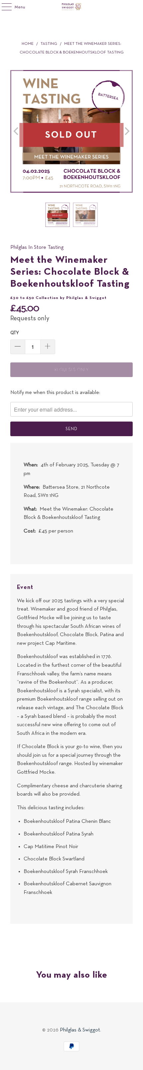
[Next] (126, 131)
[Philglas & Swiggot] (71, 6)
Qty (14, 333)
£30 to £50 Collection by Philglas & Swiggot (58, 298)
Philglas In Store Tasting (37, 247)
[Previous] (16, 131)
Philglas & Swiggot (80, 1030)
